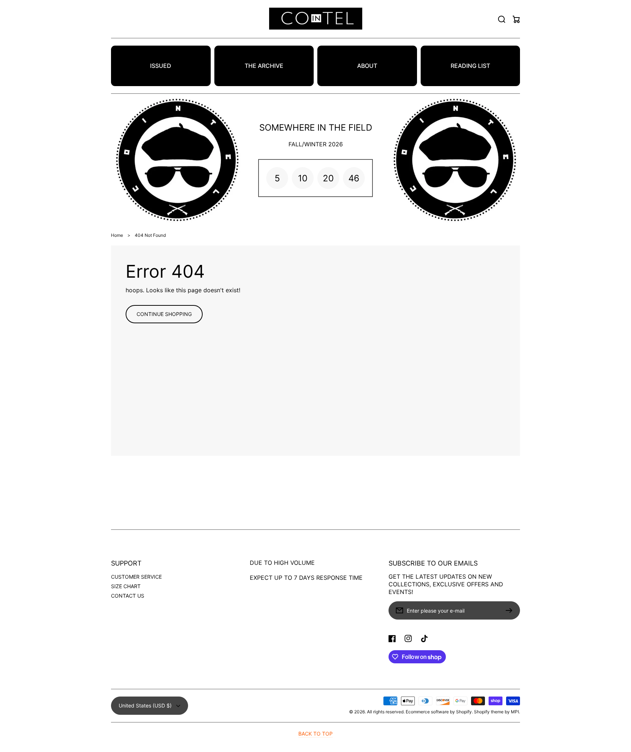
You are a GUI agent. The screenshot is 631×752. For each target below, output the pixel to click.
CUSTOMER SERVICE (136, 577)
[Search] (501, 19)
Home (117, 235)
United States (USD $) (145, 705)
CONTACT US (127, 596)
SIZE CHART (126, 586)
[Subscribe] (511, 610)
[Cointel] (315, 19)
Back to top (315, 733)
